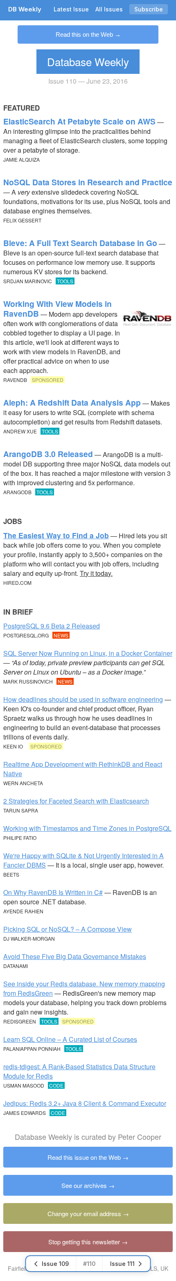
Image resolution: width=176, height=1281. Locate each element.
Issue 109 (55, 1263)
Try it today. (96, 573)
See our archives (84, 1185)
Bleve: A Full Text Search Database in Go (80, 243)
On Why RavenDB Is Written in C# (53, 892)
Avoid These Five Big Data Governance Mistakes (74, 956)
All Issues (109, 9)
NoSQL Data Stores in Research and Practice (87, 182)
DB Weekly (24, 9)
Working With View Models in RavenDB (57, 308)
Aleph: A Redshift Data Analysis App (72, 402)
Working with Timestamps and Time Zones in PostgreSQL (87, 828)
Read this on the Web (84, 34)
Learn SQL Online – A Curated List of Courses (70, 1039)
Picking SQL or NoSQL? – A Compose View (67, 929)
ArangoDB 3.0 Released (48, 454)
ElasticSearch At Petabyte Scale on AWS (79, 121)
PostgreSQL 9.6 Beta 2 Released (51, 626)
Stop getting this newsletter (84, 1241)
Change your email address (84, 1213)
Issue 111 (122, 1263)
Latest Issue (71, 9)
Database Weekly (88, 61)
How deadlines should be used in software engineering (83, 699)
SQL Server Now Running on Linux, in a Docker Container (87, 653)
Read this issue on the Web (84, 1157)
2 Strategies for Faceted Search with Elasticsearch (76, 801)
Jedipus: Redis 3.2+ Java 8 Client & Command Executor (84, 1103)
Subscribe (148, 9)
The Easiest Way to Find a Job (56, 535)
